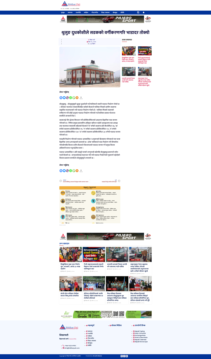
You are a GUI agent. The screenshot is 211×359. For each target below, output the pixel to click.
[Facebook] (61, 96)
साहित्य (86, 12)
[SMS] (73, 96)
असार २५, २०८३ (71, 298)
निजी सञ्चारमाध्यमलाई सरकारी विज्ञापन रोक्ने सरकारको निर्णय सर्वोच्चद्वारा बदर (144, 60)
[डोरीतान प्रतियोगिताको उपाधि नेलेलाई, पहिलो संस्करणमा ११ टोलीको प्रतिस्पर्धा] (94, 283)
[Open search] (138, 12)
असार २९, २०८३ (118, 269)
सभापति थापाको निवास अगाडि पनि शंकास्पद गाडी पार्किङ (128, 80)
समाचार (70, 12)
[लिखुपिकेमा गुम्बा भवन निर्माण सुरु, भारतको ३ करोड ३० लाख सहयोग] (70, 254)
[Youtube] (127, 356)
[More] (77, 96)
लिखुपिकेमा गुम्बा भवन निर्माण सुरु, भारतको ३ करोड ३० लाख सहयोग (128, 60)
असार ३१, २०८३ (71, 271)
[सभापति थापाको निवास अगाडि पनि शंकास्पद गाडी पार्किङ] (117, 254)
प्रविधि (122, 12)
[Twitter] (124, 356)
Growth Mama (97, 356)
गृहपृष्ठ (63, 12)
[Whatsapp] (70, 96)
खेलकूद (115, 12)
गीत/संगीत (94, 12)
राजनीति (78, 12)
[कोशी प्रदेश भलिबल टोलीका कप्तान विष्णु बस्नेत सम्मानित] (70, 283)
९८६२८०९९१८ (72, 339)
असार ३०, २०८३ (94, 271)
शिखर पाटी (64, 271)
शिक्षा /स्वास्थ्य (105, 12)
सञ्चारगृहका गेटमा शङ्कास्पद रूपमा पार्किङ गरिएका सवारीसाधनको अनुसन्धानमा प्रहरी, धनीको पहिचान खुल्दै (144, 82)
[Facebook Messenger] (64, 96)
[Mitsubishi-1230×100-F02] (105, 22)
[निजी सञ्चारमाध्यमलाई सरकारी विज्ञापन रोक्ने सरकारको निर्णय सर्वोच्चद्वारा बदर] (94, 254)
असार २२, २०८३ (141, 302)
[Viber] (67, 96)
